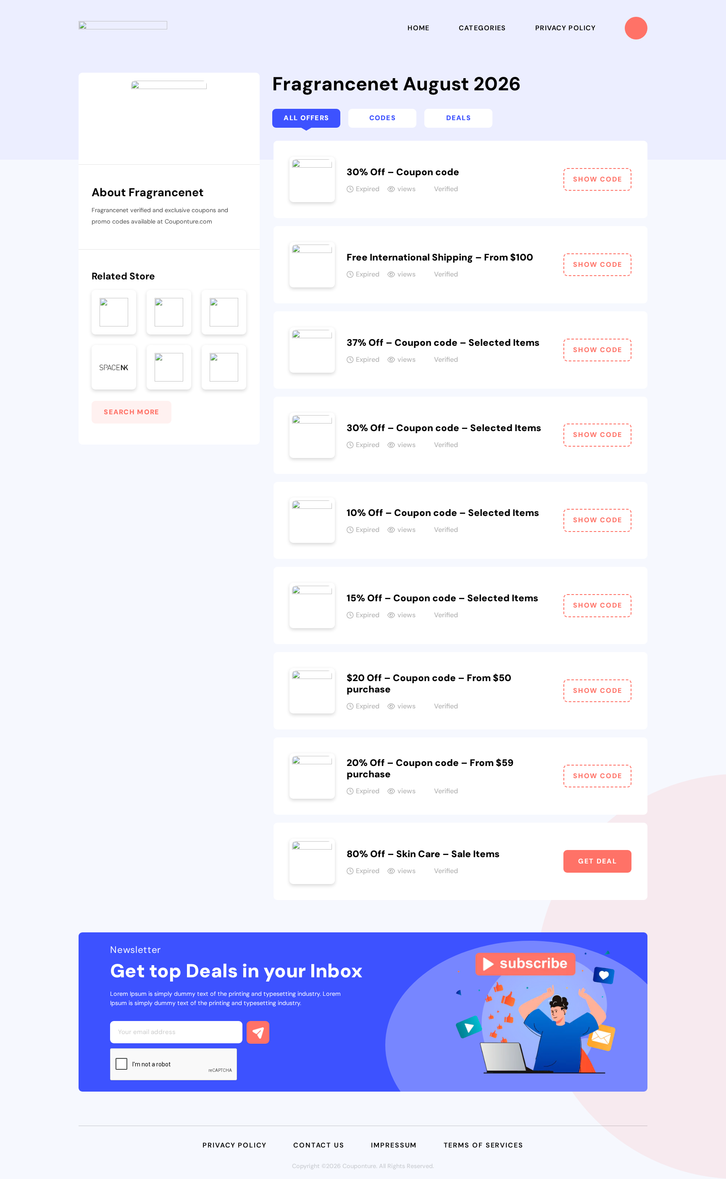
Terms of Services (483, 1145)
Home (418, 28)
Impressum (394, 1145)
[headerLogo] (123, 28)
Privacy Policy (565, 28)
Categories (482, 28)
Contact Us (319, 1145)
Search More (131, 412)
